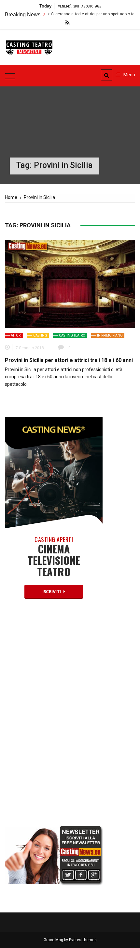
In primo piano (110, 335)
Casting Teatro (72, 335)
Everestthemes (83, 940)
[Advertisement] (54, 718)
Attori (16, 335)
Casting (40, 335)
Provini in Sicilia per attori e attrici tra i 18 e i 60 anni (69, 360)
